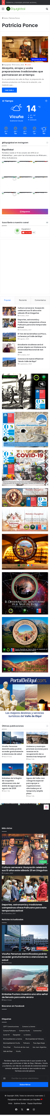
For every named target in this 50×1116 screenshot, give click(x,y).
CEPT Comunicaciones (11, 1026)
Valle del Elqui (7, 1051)
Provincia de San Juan (21, 1047)
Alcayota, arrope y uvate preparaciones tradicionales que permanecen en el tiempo (22, 71)
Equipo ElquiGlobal (35, 1103)
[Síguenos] (46, 807)
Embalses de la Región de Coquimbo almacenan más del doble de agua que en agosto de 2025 (12, 783)
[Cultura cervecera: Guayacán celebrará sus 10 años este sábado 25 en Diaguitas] (9, 311)
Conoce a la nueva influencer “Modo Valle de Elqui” (31, 360)
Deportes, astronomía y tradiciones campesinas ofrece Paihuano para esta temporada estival (32, 323)
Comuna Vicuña (24, 1031)
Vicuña (18, 1051)
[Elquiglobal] (15, 9)
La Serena (27, 1035)
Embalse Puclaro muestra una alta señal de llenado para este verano (25, 996)
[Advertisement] (25, 39)
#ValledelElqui (7, 155)
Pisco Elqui (7, 1047)
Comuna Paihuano (9, 1031)
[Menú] (3, 9)
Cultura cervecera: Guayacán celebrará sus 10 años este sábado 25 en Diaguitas (31, 310)
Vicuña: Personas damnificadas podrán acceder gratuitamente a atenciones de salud (12, 750)
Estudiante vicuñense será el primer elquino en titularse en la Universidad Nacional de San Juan (32, 348)
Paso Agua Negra (39, 1043)
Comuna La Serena (28, 1026)
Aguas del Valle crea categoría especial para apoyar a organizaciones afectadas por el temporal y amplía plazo (35, 786)
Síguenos (26, 212)
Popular (7, 300)
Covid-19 (6, 1035)
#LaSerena (13, 158)
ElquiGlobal (8, 149)
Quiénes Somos (20, 1103)
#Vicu (4, 158)
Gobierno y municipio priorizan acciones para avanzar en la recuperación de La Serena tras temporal (37, 751)
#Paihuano (42, 155)
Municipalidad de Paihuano (34, 1039)
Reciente (23, 300)
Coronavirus (37, 1031)
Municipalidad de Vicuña (11, 1043)
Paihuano (26, 1043)
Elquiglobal (7, 65)
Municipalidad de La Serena (12, 1039)
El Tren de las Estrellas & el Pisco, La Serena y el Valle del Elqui (32, 335)
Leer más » (9, 90)
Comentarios (40, 300)
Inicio (10, 1103)
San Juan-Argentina (39, 1047)
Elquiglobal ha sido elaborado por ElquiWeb (24, 1099)
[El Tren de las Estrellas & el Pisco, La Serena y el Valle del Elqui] (9, 337)
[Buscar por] (47, 9)
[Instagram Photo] (9, 168)
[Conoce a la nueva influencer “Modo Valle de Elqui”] (9, 362)
